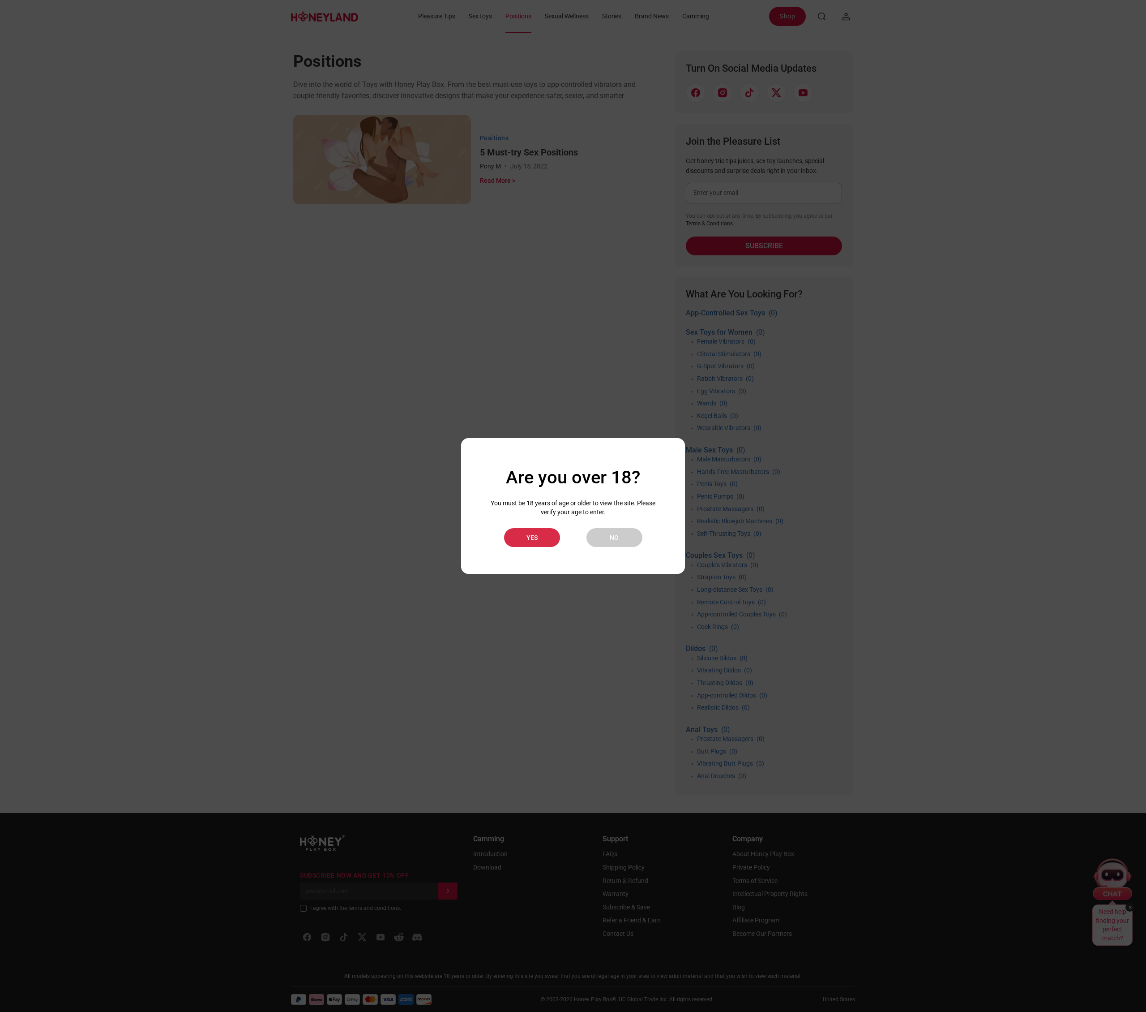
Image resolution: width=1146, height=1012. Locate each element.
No (614, 537)
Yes (532, 537)
